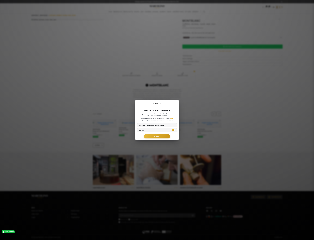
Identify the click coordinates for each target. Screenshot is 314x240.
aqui (171, 118)
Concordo (157, 136)
